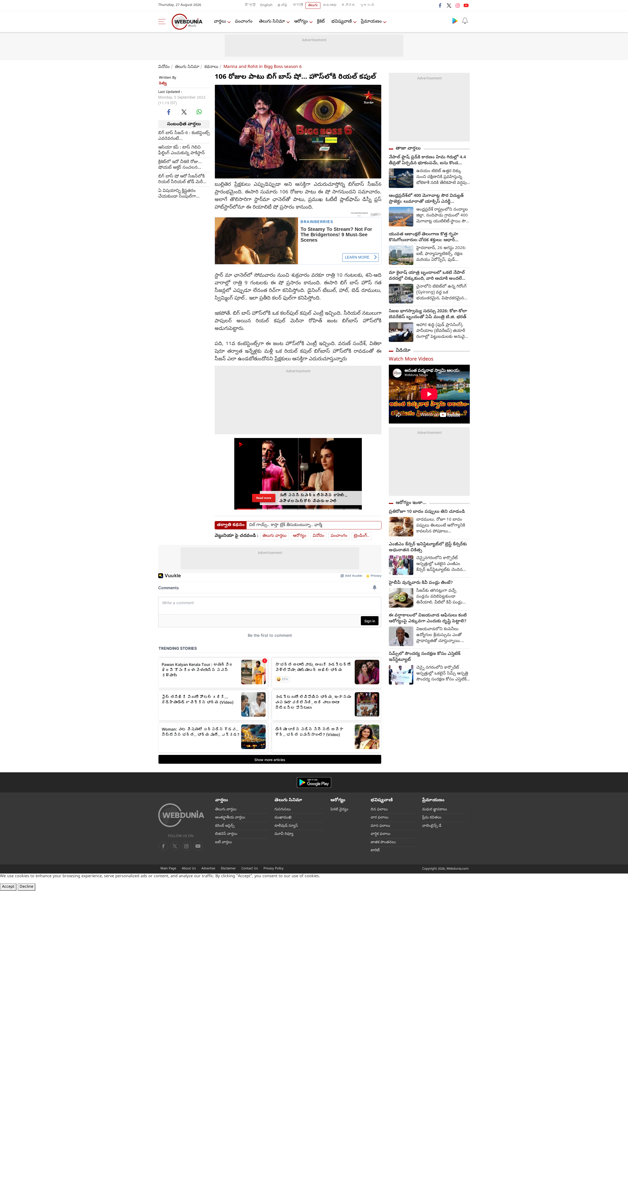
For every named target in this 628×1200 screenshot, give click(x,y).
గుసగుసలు (283, 809)
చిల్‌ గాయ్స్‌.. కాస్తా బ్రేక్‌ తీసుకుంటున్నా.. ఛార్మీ (285, 525)
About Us (189, 869)
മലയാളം (330, 5)
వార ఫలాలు (379, 817)
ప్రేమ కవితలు (431, 817)
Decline (26, 887)
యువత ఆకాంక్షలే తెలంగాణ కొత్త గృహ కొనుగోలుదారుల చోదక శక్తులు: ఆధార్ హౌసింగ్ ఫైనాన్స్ (423, 237)
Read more (264, 498)
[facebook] (440, 5)
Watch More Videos (411, 359)
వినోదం (164, 67)
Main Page (168, 869)
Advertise (208, 869)
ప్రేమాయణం (371, 22)
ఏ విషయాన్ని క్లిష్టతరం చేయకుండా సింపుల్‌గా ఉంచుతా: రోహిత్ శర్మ (177, 194)
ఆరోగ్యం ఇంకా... (411, 503)
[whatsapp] (199, 111)
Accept (8, 887)
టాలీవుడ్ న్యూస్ (286, 826)
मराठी (298, 5)
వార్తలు (220, 22)
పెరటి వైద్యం (339, 809)
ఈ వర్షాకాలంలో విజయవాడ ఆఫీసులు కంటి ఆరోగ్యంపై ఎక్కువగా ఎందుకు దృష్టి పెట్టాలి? (428, 619)
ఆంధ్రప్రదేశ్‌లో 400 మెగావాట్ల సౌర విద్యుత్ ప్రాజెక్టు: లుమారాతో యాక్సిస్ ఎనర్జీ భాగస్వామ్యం (426, 199)
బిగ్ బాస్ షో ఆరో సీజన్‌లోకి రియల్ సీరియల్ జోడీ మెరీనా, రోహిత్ (183, 179)
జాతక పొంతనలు (383, 842)
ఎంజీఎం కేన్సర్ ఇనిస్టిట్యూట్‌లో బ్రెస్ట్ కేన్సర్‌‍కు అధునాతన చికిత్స (428, 547)
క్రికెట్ (321, 22)
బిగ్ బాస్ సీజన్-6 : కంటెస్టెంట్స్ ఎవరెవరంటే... (184, 136)
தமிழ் (282, 5)
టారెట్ (375, 850)
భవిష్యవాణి (341, 22)
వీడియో (403, 351)
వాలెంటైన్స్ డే (431, 826)
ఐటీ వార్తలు (223, 842)
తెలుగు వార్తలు (274, 536)
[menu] (163, 21)
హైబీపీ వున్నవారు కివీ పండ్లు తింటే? (421, 583)
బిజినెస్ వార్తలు (226, 834)
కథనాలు (211, 67)
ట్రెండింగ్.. (361, 536)
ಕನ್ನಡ (348, 5)
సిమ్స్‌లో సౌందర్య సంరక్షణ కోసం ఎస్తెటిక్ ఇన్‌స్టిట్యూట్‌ (424, 657)
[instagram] (457, 5)
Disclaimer (228, 869)
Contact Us (249, 869)
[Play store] (455, 20)
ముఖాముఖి (283, 817)
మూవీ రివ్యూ (284, 834)
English (266, 5)
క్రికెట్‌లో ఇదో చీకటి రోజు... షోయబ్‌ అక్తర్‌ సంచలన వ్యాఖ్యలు (180, 165)
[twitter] (449, 5)
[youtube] (466, 5)
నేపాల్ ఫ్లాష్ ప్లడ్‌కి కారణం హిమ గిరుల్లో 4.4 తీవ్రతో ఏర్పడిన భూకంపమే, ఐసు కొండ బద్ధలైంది (427, 160)
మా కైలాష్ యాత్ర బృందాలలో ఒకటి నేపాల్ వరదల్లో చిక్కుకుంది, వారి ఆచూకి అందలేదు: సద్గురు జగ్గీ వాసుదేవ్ (428, 276)
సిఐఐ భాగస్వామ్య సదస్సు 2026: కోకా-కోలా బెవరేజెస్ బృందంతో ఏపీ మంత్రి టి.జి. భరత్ (428, 314)
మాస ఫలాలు (380, 826)
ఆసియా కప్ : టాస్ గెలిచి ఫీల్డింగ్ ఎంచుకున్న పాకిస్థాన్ (181, 150)
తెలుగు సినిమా (272, 22)
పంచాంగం (243, 22)
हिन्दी (250, 5)
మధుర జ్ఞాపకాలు (434, 809)
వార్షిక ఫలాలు (380, 834)
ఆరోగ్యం (301, 22)
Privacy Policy (273, 869)
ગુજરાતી (367, 5)
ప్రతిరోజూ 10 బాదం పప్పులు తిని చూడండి (427, 512)
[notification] (465, 20)
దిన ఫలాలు (379, 809)
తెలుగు (313, 5)
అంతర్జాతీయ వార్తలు (230, 817)
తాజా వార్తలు (408, 148)
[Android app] (314, 782)
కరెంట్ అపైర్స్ (225, 826)
